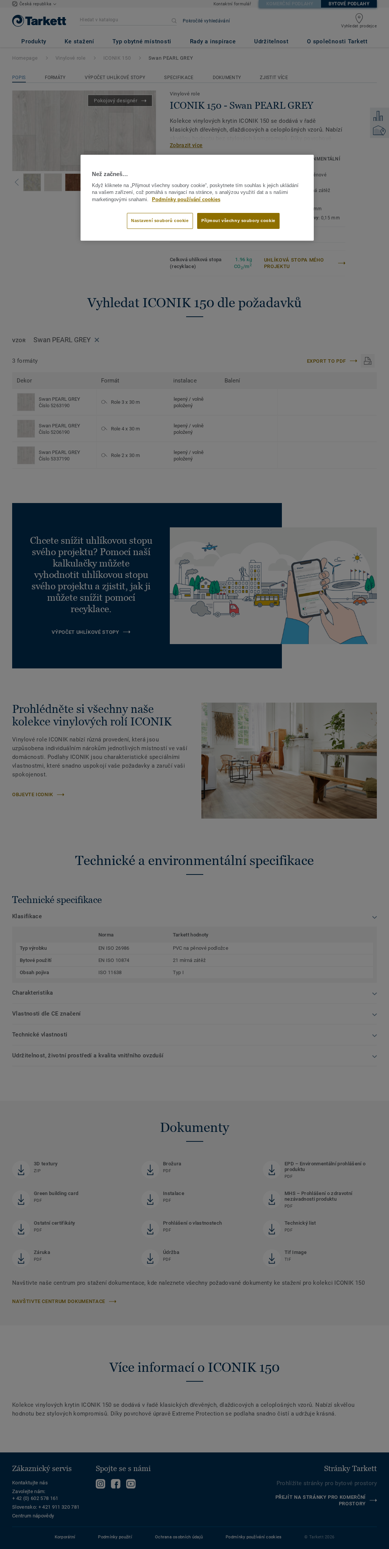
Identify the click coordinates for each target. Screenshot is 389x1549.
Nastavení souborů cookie (160, 220)
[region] (197, 198)
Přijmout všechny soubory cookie (238, 220)
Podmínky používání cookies (186, 199)
